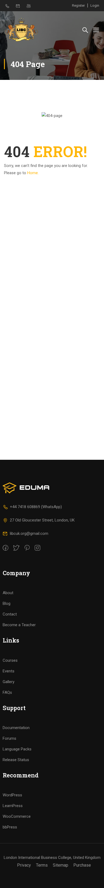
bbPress (10, 827)
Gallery (8, 681)
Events (8, 671)
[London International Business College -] (21, 30)
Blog (6, 603)
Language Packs (17, 749)
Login (94, 5)
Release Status (16, 759)
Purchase (82, 865)
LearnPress (13, 805)
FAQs (7, 692)
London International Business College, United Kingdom (52, 857)
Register (78, 5)
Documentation (16, 727)
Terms (42, 865)
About (8, 592)
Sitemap (60, 865)
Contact (10, 614)
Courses (10, 660)
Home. (33, 172)
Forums (9, 738)
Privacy (24, 865)
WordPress (12, 795)
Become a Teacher (19, 624)
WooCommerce (17, 816)
